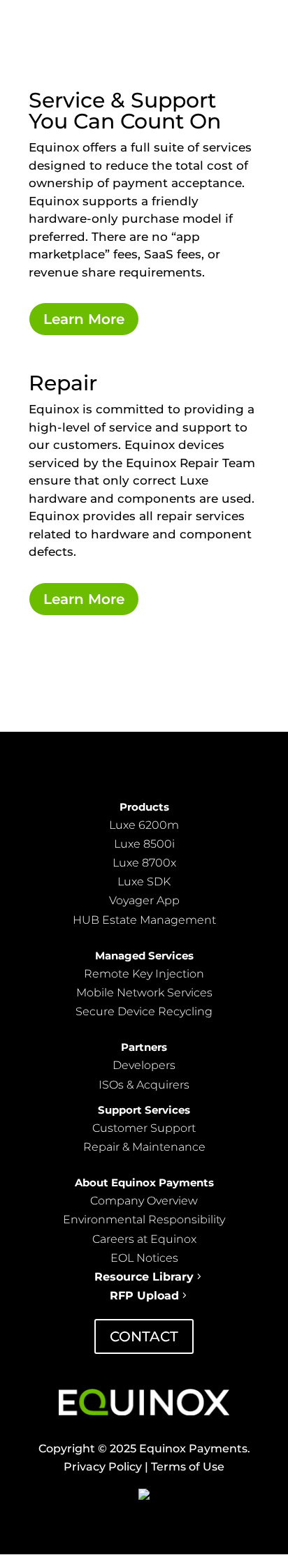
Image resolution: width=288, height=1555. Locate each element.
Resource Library (144, 1276)
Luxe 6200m (144, 825)
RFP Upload (144, 1295)
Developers (144, 1065)
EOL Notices (144, 1258)
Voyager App (144, 900)
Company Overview (144, 1200)
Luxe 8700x (144, 862)
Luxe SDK (144, 881)
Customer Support (144, 1128)
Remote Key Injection (144, 973)
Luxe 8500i (144, 843)
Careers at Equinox (144, 1239)
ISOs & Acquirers (144, 1084)
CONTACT (144, 1336)
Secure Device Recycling (144, 1011)
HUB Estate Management (144, 920)
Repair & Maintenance (144, 1147)
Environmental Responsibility (144, 1219)
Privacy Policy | (106, 1466)
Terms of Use (186, 1466)
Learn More (83, 319)
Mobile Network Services (144, 992)
